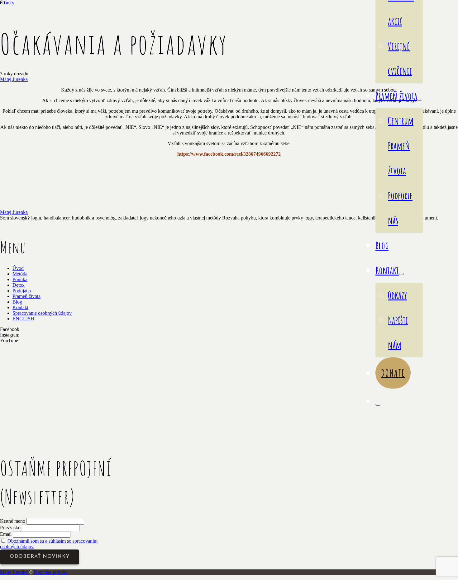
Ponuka (19, 279)
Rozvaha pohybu (51, 572)
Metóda (19, 273)
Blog (17, 301)
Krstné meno (12, 521)
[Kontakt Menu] (401, 274)
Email (6, 534)
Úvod (18, 268)
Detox (18, 285)
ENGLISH (23, 318)
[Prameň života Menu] (419, 100)
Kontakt (20, 307)
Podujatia (21, 290)
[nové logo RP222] (46, 435)
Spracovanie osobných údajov (42, 313)
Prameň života (26, 296)
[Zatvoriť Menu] (377, 405)
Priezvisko (10, 527)
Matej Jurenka (14, 79)
